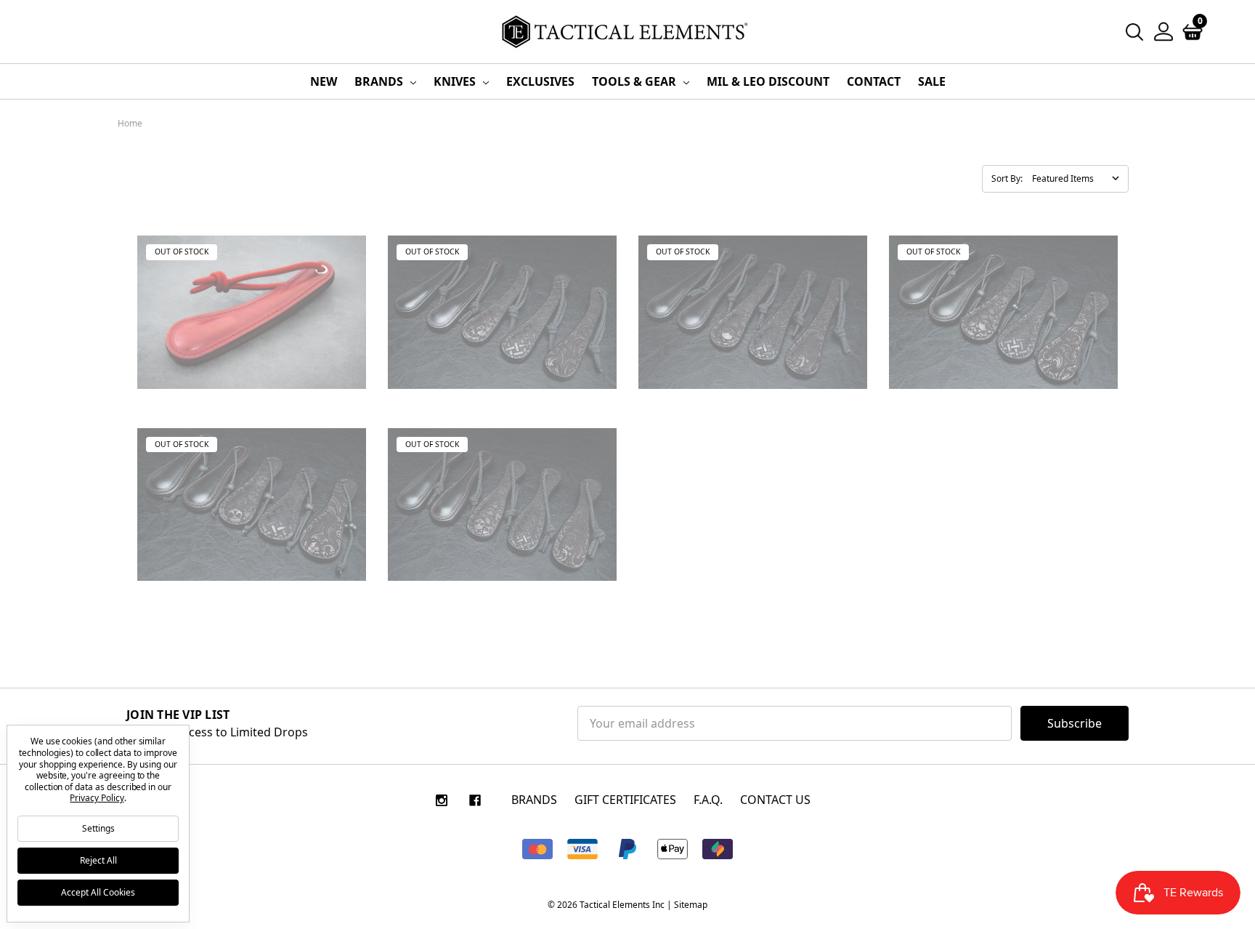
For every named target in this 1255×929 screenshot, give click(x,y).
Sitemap (690, 904)
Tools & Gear (635, 81)
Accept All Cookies (98, 892)
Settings (98, 828)
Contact (874, 81)
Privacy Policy (96, 798)
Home (130, 123)
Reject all (98, 860)
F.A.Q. (708, 800)
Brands (380, 81)
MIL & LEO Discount (768, 81)
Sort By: (1007, 178)
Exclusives (540, 81)
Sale (932, 81)
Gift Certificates (625, 800)
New (323, 81)
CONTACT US (775, 800)
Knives (456, 81)
